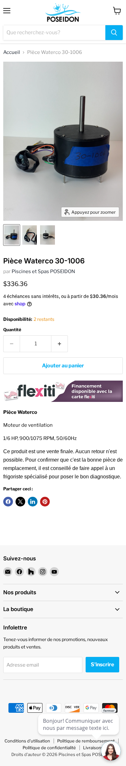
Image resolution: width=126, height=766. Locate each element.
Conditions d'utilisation (27, 740)
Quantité (12, 329)
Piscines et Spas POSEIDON (43, 271)
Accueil (11, 52)
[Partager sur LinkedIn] (32, 501)
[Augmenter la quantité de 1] (59, 343)
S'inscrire (102, 664)
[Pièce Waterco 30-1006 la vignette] (12, 235)
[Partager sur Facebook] (8, 501)
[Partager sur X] (20, 501)
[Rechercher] (114, 32)
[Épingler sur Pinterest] (45, 501)
